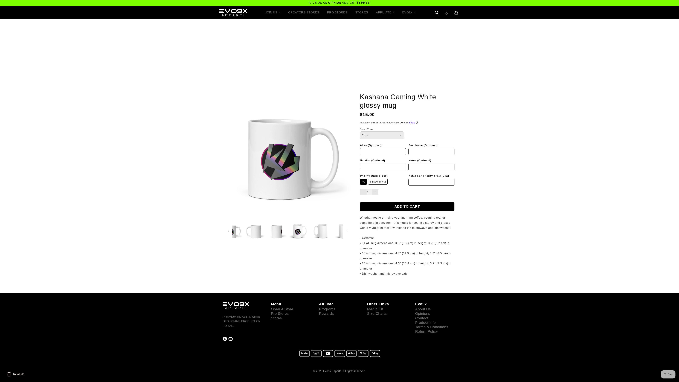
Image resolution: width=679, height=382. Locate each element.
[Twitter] (225, 339)
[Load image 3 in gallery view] (276, 231)
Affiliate (384, 12)
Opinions (422, 313)
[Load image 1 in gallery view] (232, 231)
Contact (421, 318)
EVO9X (408, 12)
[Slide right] (347, 231)
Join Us (271, 12)
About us (423, 309)
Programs (327, 309)
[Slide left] (228, 231)
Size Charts (377, 313)
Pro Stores (337, 12)
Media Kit (375, 309)
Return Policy (426, 331)
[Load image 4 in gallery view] (299, 231)
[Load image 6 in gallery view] (343, 231)
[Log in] (446, 12)
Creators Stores (303, 12)
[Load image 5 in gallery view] (321, 231)
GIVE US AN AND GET (339, 2)
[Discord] (230, 339)
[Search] (436, 12)
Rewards (326, 313)
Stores (361, 12)
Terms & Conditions (431, 327)
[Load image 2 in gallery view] (254, 231)
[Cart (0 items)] (456, 12)
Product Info (425, 322)
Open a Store (282, 309)
